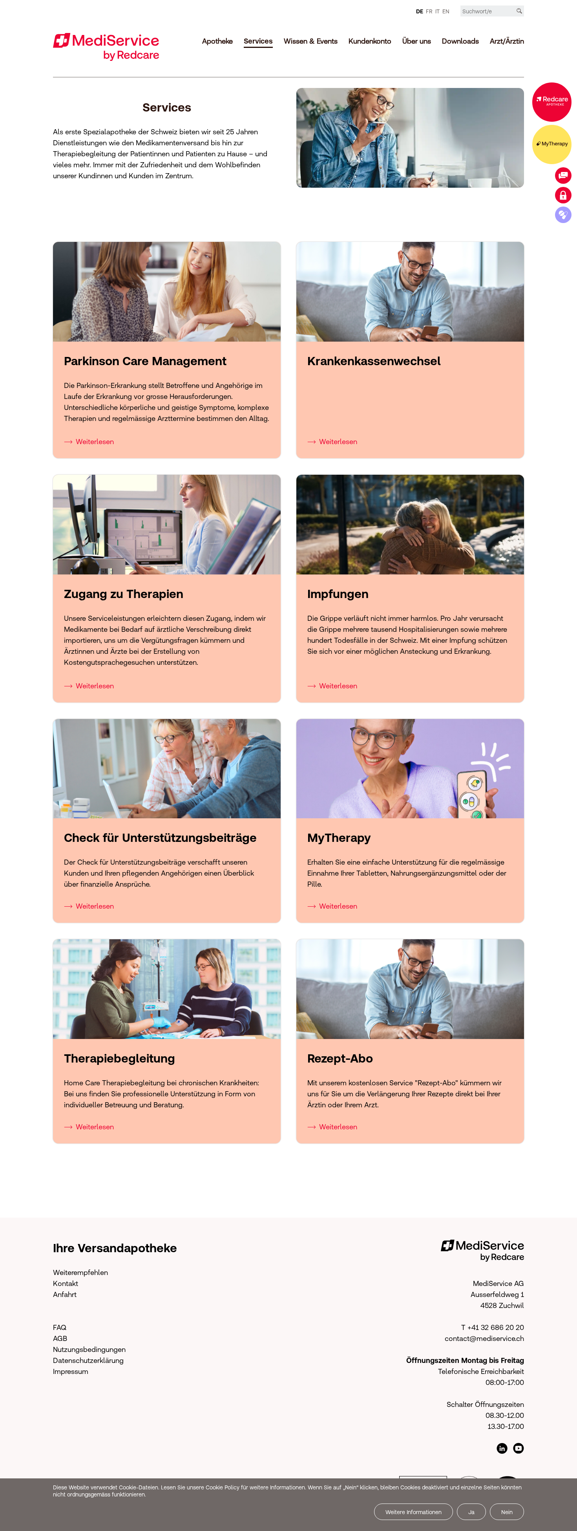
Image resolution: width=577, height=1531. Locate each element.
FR (429, 11)
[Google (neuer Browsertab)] (518, 1448)
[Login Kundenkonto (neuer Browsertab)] (563, 195)
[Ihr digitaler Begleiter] (552, 144)
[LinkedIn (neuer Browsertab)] (502, 1448)
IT (437, 11)
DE (419, 11)
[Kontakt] (563, 175)
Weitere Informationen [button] (413, 1512)
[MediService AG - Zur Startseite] (106, 46)
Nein (507, 1512)
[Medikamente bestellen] (563, 215)
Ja (471, 1512)
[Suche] (519, 10)
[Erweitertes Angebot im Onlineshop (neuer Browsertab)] (552, 102)
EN (445, 11)
